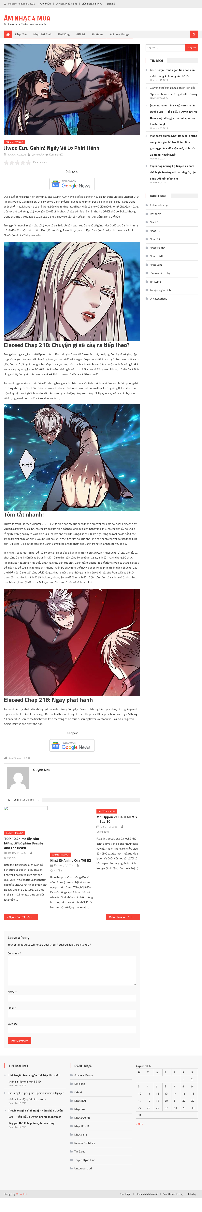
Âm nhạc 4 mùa (27, 18)
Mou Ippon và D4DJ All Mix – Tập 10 (116, 819)
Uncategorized (158, 298)
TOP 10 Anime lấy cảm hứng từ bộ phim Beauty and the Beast (23, 843)
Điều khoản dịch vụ (92, 4)
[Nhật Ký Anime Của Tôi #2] (72, 828)
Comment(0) (56, 154)
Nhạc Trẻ (21, 34)
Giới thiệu (45, 4)
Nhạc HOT (156, 231)
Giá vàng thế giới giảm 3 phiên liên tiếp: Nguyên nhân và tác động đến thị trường (173, 91)
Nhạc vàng (156, 265)
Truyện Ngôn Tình (160, 290)
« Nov (139, 1124)
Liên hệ (111, 4)
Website (13, 1024)
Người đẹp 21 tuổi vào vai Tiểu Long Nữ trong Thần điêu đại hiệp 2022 (23, 917)
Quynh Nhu (37, 154)
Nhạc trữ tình (42, 34)
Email (12, 1008)
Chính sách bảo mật (66, 4)
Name (12, 992)
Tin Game (97, 34)
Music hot (21, 1194)
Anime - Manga (14, 142)
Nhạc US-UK (157, 256)
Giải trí (80, 34)
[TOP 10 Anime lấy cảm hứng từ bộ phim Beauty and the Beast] (26, 817)
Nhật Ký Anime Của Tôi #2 (70, 860)
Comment (14, 953)
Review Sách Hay (160, 273)
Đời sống (64, 34)
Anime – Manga (119, 34)
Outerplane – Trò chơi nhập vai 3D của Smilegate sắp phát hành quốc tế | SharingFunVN (124, 917)
